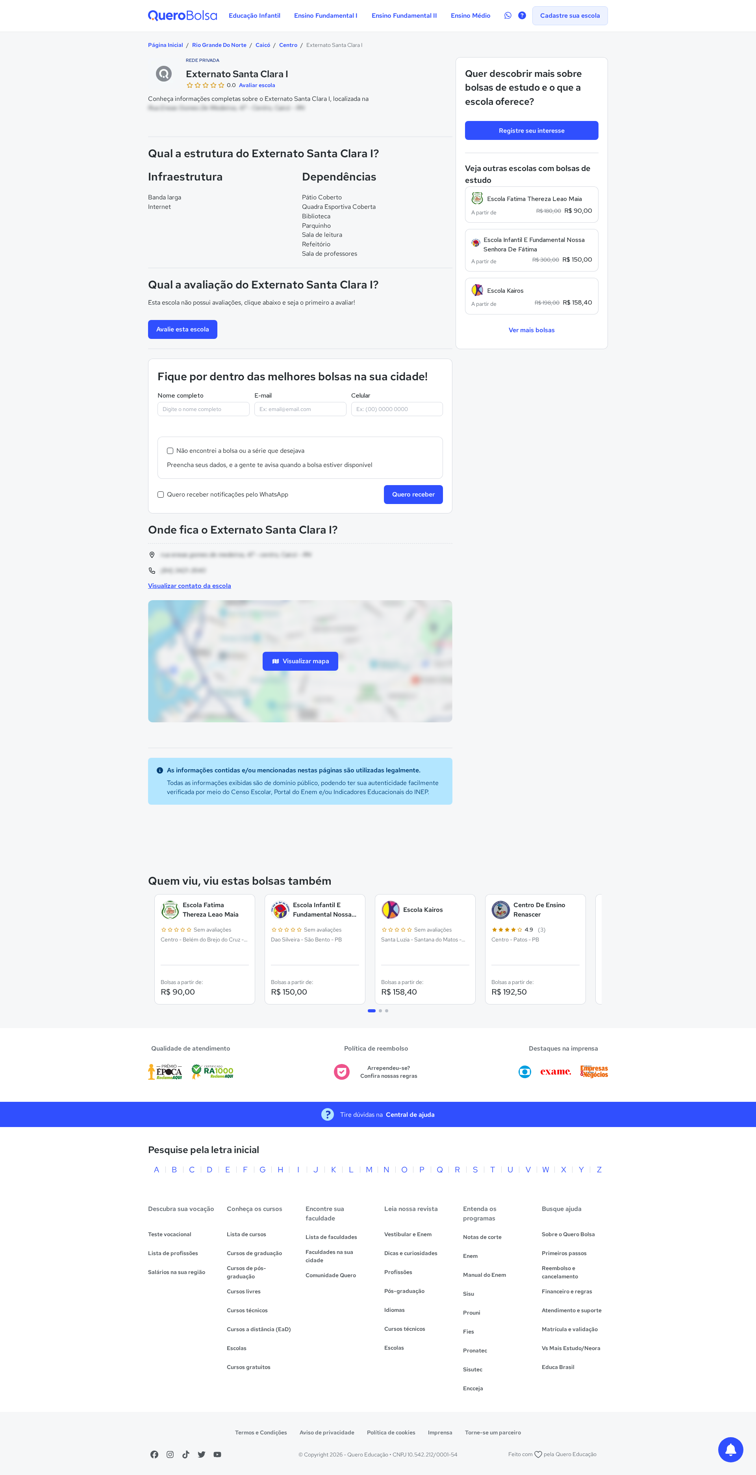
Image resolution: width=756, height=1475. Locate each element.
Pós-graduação (404, 1291)
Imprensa (440, 1432)
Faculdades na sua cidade (329, 1256)
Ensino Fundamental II (404, 15)
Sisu (468, 1293)
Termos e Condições (261, 1432)
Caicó (263, 44)
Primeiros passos (564, 1253)
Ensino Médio (471, 15)
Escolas (236, 1348)
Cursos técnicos (247, 1310)
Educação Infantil (254, 15)
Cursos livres (244, 1291)
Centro (288, 44)
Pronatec (475, 1350)
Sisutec (472, 1369)
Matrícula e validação (570, 1329)
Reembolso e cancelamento (560, 1272)
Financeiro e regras (567, 1291)
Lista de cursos (246, 1234)
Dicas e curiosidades (410, 1253)
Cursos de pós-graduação (246, 1272)
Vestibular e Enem (408, 1234)
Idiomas (394, 1309)
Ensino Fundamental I (326, 15)
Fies (468, 1331)
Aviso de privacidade (327, 1432)
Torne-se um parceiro (493, 1432)
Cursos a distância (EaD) (259, 1329)
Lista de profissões (173, 1253)
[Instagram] (170, 1454)
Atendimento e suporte (572, 1310)
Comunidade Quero (331, 1275)
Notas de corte (482, 1237)
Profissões (398, 1272)
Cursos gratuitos (249, 1367)
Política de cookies (391, 1432)
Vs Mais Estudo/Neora (571, 1348)
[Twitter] (201, 1454)
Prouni (471, 1312)
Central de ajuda (410, 1114)
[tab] (372, 1010)
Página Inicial (165, 44)
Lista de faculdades (331, 1237)
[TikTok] (186, 1454)
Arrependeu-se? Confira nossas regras (388, 1072)
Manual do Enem (484, 1274)
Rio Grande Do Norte (219, 44)
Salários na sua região (176, 1272)
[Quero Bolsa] (182, 15)
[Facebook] (154, 1454)
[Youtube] (217, 1454)
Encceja (473, 1388)
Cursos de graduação (254, 1253)
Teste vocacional (169, 1234)
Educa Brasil (558, 1367)
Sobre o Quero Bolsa (568, 1234)
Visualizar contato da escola (189, 586)
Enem (470, 1255)
